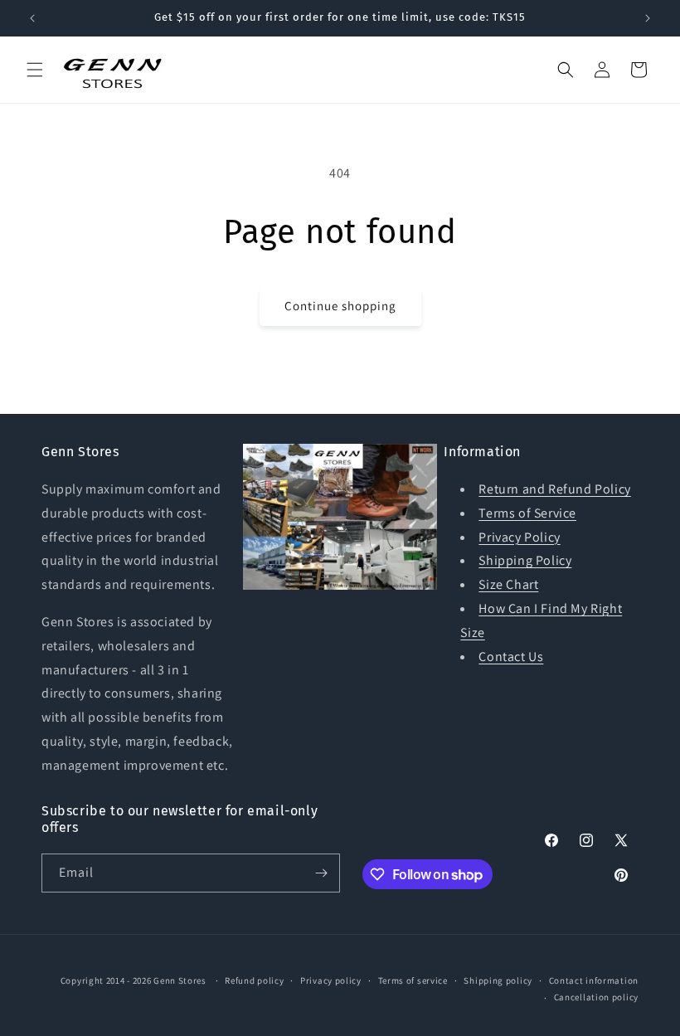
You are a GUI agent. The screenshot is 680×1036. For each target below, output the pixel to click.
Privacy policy (331, 980)
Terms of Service (527, 513)
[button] (35, 69)
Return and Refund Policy (554, 489)
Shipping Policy (524, 560)
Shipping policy (498, 980)
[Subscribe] (321, 873)
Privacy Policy (519, 537)
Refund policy (254, 980)
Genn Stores (179, 980)
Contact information (594, 980)
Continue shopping (340, 306)
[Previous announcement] (32, 18)
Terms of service (413, 980)
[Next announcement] (647, 18)
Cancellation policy (596, 997)
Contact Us (510, 656)
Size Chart (508, 584)
